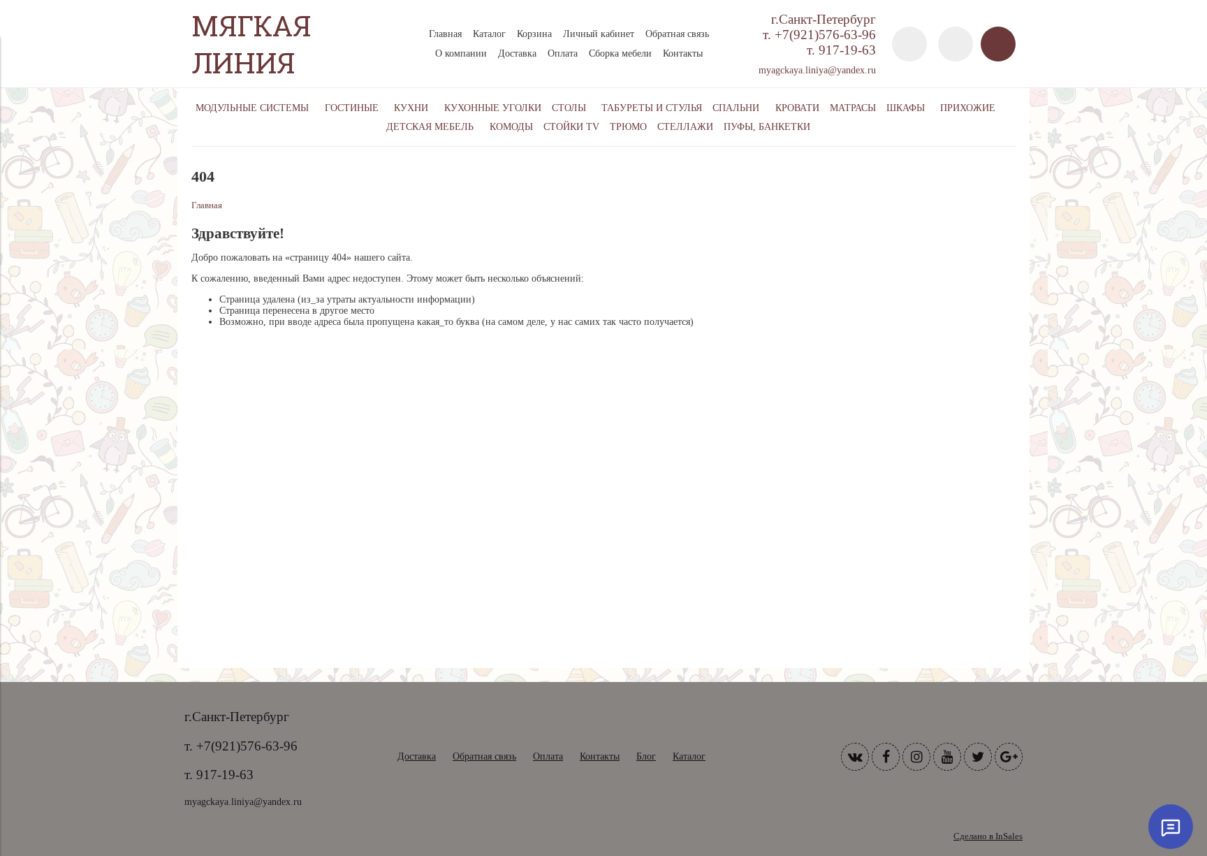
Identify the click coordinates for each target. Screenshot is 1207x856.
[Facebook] (886, 757)
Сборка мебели (620, 53)
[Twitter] (978, 757)
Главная (445, 34)
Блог (646, 756)
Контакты (683, 53)
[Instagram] (916, 757)
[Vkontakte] (855, 757)
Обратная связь (677, 34)
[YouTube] (947, 757)
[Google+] (1009, 757)
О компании (461, 53)
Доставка (517, 53)
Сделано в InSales (988, 836)
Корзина (534, 34)
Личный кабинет (598, 34)
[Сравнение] (955, 44)
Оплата (563, 53)
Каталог (489, 34)
